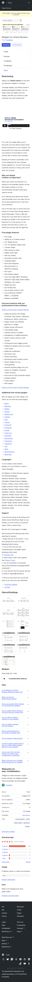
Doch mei (20, 922)
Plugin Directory (6, 8)
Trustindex (9, 40)
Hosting (4, 913)
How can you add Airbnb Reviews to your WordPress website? (13, 704)
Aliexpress (7, 406)
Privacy (4, 916)
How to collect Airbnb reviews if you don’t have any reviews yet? (12, 711)
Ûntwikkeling (8, 65)
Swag (19, 931)
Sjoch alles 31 (26, 815)
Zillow (6, 449)
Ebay (6, 420)
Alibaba (6, 409)
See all (28, 862)
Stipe (3, 925)
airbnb (28, 819)
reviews (27, 826)
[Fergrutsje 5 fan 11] (13, 621)
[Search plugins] (20, 20)
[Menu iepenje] (29, 2)
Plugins (19, 913)
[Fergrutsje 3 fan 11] (13, 609)
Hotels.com (8, 433)
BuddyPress (6, 947)
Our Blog (7, 587)
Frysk (8, 955)
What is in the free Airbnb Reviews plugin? (9, 698)
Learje (4, 922)
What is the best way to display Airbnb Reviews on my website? (12, 761)
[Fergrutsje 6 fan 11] (28, 621)
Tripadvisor (8, 444)
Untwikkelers (6, 928)
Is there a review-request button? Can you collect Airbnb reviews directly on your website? (13, 745)
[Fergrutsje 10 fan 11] (28, 645)
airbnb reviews (18, 823)
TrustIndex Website (10, 584)
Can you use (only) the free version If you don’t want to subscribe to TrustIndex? (11, 753)
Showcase (20, 907)
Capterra (7, 417)
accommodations (20, 819)
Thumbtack (8, 441)
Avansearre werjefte (8, 831)
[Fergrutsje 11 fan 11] (13, 657)
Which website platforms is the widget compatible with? (11, 732)
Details (6, 52)
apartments (26, 823)
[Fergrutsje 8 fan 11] (28, 633)
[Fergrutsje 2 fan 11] (28, 598)
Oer (3, 907)
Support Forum (10, 560)
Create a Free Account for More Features (15, 310)
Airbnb (6, 403)
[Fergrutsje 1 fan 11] (13, 598)
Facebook (7, 425)
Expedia (7, 422)
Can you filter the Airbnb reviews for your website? (10, 718)
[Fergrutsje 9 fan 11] (13, 645)
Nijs (3, 910)
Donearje (21, 928)
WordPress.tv (7, 931)
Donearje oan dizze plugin (10, 896)
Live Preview (17, 45)
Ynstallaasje (7, 61)
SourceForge (8, 438)
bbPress (5, 944)
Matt (4, 940)
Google (6, 430)
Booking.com (8, 414)
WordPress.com (8, 937)
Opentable (7, 436)
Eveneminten (21, 925)
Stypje (6, 70)
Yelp (5, 446)
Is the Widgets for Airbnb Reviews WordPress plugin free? (12, 691)
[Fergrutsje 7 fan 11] (13, 633)
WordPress (8, 454)
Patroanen (20, 916)
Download (6, 45)
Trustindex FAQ (8, 555)
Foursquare (8, 428)
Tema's (19, 910)
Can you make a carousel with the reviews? (10, 725)
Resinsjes (7, 56)
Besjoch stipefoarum (8, 879)
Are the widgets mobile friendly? (12, 738)
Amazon (7, 411)
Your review (5, 862)
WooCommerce (9, 452)
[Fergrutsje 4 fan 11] (28, 609)
